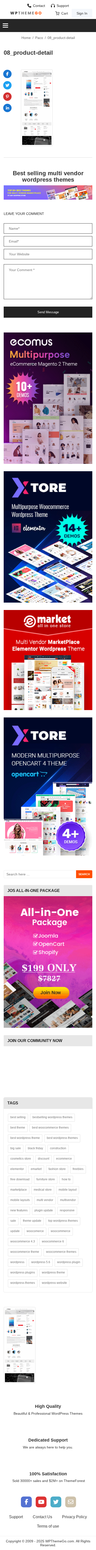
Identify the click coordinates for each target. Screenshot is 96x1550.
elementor (17, 1169)
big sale (15, 1148)
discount (43, 1158)
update (15, 1231)
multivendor (68, 1200)
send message (48, 312)
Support (63, 6)
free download (20, 1179)
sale (13, 1220)
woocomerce (35, 1231)
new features (19, 1210)
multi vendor (45, 1200)
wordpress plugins (22, 1272)
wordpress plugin (68, 1262)
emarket (36, 1169)
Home (26, 38)
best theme (17, 1127)
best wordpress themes (62, 1138)
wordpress (17, 1262)
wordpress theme (53, 1272)
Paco (39, 38)
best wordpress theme (25, 1138)
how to (66, 1179)
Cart (64, 13)
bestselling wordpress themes (52, 1117)
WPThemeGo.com (59, 1541)
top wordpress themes (63, 1220)
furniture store (45, 1179)
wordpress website (54, 1283)
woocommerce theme (24, 1252)
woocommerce (60, 1231)
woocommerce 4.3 (22, 1241)
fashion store (57, 1169)
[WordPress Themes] (26, 13)
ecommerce (64, 1158)
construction (58, 1148)
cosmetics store (20, 1158)
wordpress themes (22, 1283)
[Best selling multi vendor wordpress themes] (48, 192)
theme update (32, 1220)
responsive (67, 1210)
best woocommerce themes (50, 1127)
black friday (35, 1148)
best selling (18, 1117)
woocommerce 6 (53, 1241)
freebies (78, 1169)
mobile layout (68, 1189)
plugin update (43, 1210)
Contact (39, 6)
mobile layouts (20, 1200)
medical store (43, 1189)
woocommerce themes (61, 1252)
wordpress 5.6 (40, 1262)
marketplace (18, 1189)
